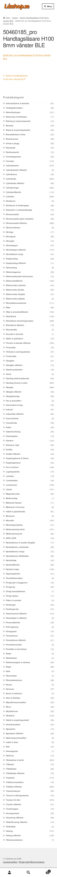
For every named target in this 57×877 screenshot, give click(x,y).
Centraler (10, 161)
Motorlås (10, 520)
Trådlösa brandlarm (14, 782)
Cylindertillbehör (13, 192)
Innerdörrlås (11, 423)
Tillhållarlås (11, 768)
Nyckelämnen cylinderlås (17, 547)
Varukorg (44, 870)
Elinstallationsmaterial (16, 303)
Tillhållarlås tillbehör (15, 773)
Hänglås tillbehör (13, 391)
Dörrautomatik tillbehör (16, 223)
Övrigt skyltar (12, 596)
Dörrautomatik (12, 214)
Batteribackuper (13, 112)
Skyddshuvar (12, 711)
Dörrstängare (12, 245)
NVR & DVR (11, 538)
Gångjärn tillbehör (14, 365)
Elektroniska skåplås (15, 298)
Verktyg (9, 831)
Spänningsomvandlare (16, 738)
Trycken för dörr (13, 800)
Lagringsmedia (12, 471)
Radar (8, 653)
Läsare (15, 17)
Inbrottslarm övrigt (14, 405)
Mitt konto (9, 872)
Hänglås (9, 387)
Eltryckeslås (11, 329)
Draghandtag (12, 258)
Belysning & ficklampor (16, 116)
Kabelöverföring (13, 431)
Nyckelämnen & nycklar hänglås (20, 542)
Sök (28, 872)
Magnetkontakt (13, 493)
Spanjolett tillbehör (14, 733)
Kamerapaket (12, 436)
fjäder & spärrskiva (14, 338)
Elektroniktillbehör (14, 280)
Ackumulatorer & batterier (17, 103)
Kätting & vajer (12, 445)
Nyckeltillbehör (13, 564)
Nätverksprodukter (14, 525)
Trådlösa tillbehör (14, 786)
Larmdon (10, 476)
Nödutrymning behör (15, 529)
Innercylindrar (12, 418)
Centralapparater (13, 156)
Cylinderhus (11, 174)
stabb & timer (12, 742)
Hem (8, 17)
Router (9, 684)
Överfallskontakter (14, 578)
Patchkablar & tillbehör (16, 618)
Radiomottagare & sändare (18, 662)
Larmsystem (11, 485)
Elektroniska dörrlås (15, 289)
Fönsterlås (11, 347)
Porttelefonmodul (14, 644)
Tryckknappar (12, 808)
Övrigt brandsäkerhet (15, 591)
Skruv (8, 706)
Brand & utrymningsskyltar (18, 130)
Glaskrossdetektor (14, 369)
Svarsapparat (12, 751)
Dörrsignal (10, 236)
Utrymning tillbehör (14, 817)
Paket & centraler (13, 600)
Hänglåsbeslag (12, 396)
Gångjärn (10, 360)
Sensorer (10, 689)
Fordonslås (11, 356)
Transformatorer (13, 791)
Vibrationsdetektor (14, 840)
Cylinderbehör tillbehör (16, 170)
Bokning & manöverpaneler (18, 121)
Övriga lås (10, 587)
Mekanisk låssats (14, 502)
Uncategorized (12, 813)
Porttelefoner (12, 635)
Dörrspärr (10, 241)
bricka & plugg (12, 143)
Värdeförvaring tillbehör (16, 822)
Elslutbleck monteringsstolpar (19, 320)
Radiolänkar (11, 658)
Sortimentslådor (13, 724)
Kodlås (9, 449)
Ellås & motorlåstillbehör (17, 312)
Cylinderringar (12, 187)
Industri (9, 409)
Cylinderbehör (12, 165)
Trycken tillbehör (13, 804)
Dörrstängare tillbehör (16, 249)
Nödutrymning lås (14, 533)
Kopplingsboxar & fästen (17, 458)
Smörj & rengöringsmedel (17, 720)
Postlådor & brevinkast (16, 649)
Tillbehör (10, 764)
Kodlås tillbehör (13, 454)
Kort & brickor (12, 467)
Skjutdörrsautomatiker (16, 702)
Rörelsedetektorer (14, 680)
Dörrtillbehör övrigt (14, 254)
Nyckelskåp (11, 560)
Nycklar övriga (12, 569)
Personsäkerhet (13, 622)
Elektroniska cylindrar (16, 285)
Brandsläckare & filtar (15, 134)
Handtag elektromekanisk (17, 378)
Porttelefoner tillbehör (16, 640)
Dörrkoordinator (13, 227)
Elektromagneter (13, 272)
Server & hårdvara (14, 693)
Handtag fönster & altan (17, 383)
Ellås (8, 307)
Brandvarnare (12, 139)
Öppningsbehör (13, 573)
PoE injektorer (12, 627)
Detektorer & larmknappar (17, 205)
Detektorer (10, 201)
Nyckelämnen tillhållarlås (17, 556)
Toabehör (10, 777)
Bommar (9, 125)
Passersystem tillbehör (16, 613)
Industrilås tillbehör (15, 414)
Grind (8, 374)
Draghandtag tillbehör (16, 263)
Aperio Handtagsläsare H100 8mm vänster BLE (15, 77)
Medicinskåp (11, 498)
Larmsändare (12, 480)
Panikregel (11, 604)
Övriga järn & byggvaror (17, 582)
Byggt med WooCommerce (31, 861)
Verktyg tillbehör (13, 835)
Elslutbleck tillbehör (15, 325)
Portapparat (11, 631)
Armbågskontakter (14, 107)
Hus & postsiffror (13, 400)
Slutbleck (10, 715)
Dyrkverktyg (11, 267)
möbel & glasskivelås (15, 511)
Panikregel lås (12, 609)
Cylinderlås (11, 178)
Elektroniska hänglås (15, 294)
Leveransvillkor (10, 861)
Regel (8, 666)
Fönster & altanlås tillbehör (18, 343)
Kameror (10, 440)
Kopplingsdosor (13, 462)
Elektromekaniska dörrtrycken (19, 276)
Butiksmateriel (12, 152)
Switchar (10, 755)
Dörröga (9, 232)
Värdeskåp (11, 826)
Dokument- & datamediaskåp (19, 210)
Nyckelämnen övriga (15, 551)
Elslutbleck (11, 316)
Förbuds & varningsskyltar (18, 351)
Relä (8, 671)
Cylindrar (10, 196)
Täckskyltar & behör (15, 760)
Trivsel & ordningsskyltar (17, 795)
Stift (8, 746)
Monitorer (10, 516)
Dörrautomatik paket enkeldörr (20, 218)
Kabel (8, 427)
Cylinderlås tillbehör (15, 183)
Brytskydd (10, 147)
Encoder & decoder (14, 334)
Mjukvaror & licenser (15, 507)
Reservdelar (11, 675)
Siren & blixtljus (13, 698)
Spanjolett (10, 729)
